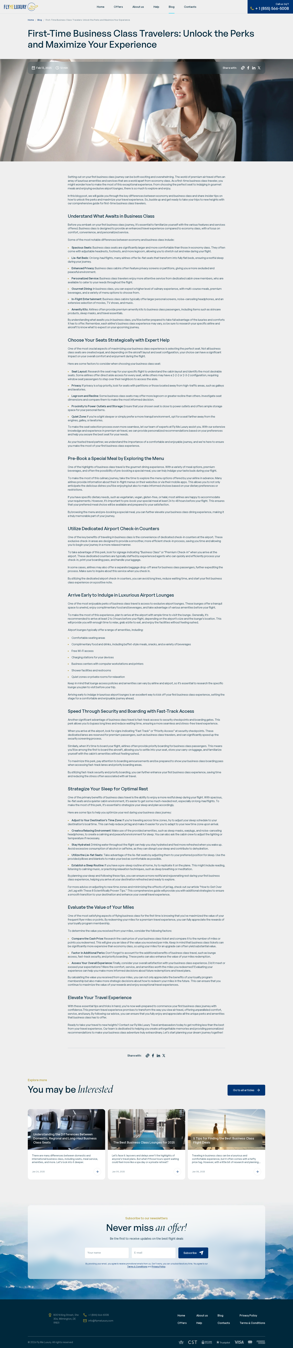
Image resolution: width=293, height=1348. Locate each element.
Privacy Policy (158, 1266)
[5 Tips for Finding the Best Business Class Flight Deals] (226, 1144)
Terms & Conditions (137, 1266)
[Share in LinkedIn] (254, 68)
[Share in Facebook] (248, 68)
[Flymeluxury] (19, 7)
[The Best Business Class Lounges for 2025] (146, 1144)
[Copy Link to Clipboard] (243, 68)
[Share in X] (259, 68)
